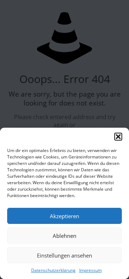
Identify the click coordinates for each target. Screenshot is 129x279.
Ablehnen (64, 235)
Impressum (90, 270)
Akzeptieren (64, 216)
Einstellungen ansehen (64, 255)
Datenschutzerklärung (53, 270)
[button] (118, 136)
